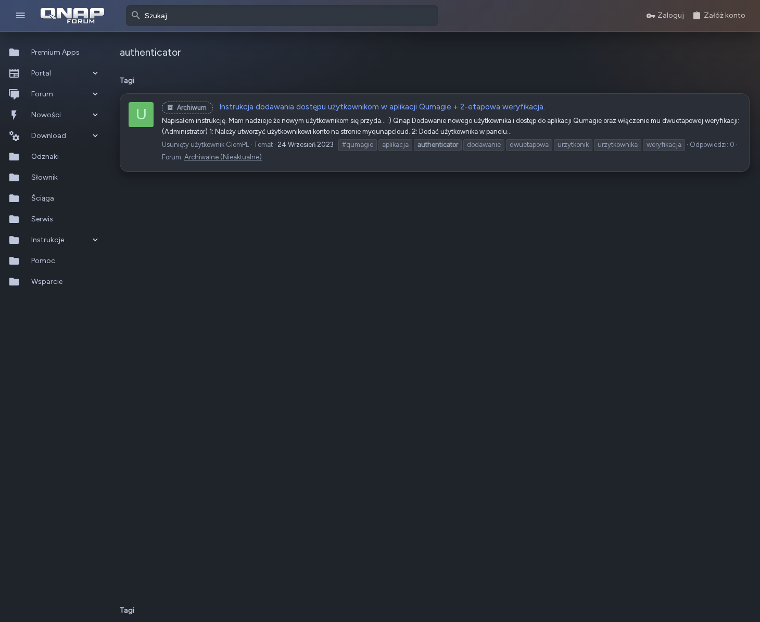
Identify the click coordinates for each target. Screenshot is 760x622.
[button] (20, 16)
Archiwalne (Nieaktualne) (223, 157)
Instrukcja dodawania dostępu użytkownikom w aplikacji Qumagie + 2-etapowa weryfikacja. (361, 106)
